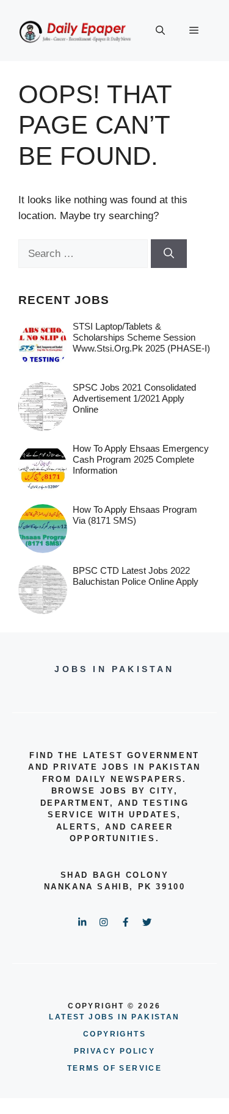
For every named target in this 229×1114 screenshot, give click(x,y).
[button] (160, 30)
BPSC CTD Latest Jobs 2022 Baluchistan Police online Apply (135, 576)
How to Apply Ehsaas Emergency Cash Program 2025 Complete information (141, 459)
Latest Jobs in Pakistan (114, 1017)
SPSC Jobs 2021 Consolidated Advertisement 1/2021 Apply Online (134, 398)
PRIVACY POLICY (115, 1051)
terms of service (114, 1068)
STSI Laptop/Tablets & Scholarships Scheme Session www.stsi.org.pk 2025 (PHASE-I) (141, 337)
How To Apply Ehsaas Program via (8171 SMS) (135, 515)
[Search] (169, 254)
